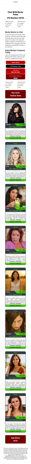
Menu (16, 2)
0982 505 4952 (15, 72)
